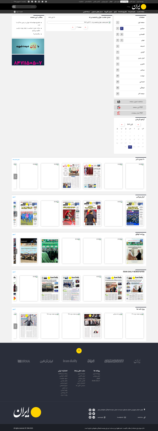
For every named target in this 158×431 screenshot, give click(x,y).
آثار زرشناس (64, 393)
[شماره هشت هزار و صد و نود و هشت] (135, 226)
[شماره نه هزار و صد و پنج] (56, 164)
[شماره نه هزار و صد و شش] (71, 188)
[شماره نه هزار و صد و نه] (141, 164)
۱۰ (117, 58)
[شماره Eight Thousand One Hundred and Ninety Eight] (113, 301)
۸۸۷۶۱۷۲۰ (140, 417)
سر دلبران (64, 388)
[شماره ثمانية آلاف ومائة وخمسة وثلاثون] (99, 239)
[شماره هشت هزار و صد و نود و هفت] (120, 202)
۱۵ (117, 87)
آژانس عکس (96, 2)
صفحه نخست (140, 12)
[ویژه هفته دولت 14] (53, 314)
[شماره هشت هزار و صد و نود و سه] (29, 226)
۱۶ (117, 93)
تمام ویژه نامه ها (122, 12)
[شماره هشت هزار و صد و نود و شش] (92, 226)
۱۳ (117, 75)
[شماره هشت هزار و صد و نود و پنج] (71, 226)
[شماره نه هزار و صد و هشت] (120, 164)
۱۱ (117, 64)
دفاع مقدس (64, 381)
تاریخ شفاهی (63, 385)
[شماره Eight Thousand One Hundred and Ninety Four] (35, 277)
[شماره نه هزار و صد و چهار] (35, 164)
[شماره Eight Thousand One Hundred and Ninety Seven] (99, 277)
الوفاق (111, 2)
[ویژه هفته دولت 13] (29, 338)
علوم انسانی (64, 390)
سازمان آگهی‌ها (108, 12)
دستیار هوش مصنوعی (97, 12)
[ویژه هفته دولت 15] (74, 314)
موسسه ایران (140, 2)
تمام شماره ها (131, 12)
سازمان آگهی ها (80, 385)
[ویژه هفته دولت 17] (138, 314)
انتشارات (81, 2)
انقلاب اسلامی (63, 376)
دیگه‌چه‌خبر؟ (36, 34)
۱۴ (117, 81)
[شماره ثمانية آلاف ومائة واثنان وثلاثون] (29, 263)
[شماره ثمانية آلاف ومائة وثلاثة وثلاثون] (50, 263)
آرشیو (115, 12)
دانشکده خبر (88, 2)
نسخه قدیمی (86, 12)
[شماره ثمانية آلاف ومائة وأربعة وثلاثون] (77, 239)
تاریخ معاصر (63, 383)
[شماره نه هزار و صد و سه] (14, 164)
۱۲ (117, 70)
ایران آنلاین (132, 2)
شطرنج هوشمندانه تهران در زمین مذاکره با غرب (28, 23)
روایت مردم (64, 395)
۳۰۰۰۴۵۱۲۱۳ (120, 417)
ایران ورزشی (105, 2)
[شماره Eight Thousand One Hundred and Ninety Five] (50, 301)
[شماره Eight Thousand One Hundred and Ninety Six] (71, 301)
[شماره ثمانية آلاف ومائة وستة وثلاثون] (120, 239)
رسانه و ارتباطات (62, 374)
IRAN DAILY (96, 381)
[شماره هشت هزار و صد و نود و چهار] (56, 202)
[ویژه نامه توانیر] (117, 314)
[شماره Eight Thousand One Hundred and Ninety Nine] (135, 301)
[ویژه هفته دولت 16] (92, 338)
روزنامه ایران (124, 2)
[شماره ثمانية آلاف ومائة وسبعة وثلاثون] (135, 263)
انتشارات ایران (81, 383)
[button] (15, 176)
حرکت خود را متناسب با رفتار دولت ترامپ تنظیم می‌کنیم (28, 29)
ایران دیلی (116, 2)
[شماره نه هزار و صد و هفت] (92, 188)
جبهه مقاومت (63, 378)
